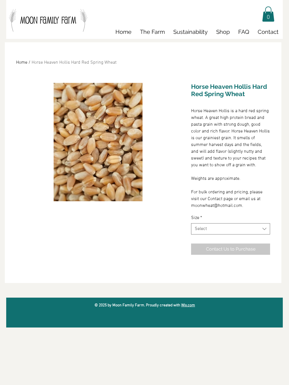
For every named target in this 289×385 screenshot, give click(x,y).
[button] (268, 14)
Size (196, 218)
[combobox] (230, 228)
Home (21, 62)
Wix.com (188, 305)
